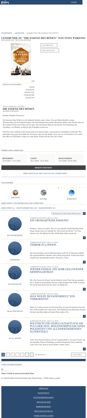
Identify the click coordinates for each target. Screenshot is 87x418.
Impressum (43, 388)
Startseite (6, 33)
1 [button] (58, 187)
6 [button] (73, 187)
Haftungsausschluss (43, 411)
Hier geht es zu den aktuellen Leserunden (45, 173)
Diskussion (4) (8, 208)
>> (32, 355)
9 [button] (82, 187)
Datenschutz (43, 393)
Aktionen (19, 33)
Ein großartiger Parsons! (49, 220)
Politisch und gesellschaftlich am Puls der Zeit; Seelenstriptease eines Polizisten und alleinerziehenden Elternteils (57, 327)
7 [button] (76, 187)
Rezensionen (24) (47, 208)
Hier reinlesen (48, 50)
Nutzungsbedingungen (43, 397)
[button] (76, 2)
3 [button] (64, 187)
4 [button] (67, 187)
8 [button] (79, 187)
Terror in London (43, 244)
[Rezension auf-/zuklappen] (84, 237)
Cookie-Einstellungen (43, 416)
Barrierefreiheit (43, 406)
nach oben (77, 355)
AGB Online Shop (43, 402)
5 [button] (70, 187)
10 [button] (85, 187)
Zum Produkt (47, 45)
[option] (43, 15)
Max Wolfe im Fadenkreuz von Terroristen (52, 297)
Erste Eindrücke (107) (26, 208)
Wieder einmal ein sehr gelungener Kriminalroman (56, 270)
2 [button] (61, 187)
